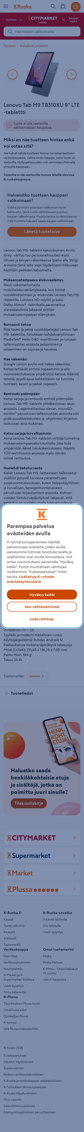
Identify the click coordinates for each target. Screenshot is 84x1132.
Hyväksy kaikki (42, 594)
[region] (42, 566)
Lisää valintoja (42, 619)
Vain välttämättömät (42, 607)
